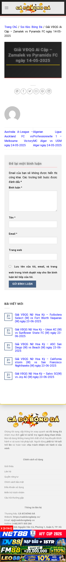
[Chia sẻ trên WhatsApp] (17, 91)
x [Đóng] (6, 528)
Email (13, 233)
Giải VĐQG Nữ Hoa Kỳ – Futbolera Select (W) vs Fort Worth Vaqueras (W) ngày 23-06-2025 (38, 318)
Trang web (15, 250)
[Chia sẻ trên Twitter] (30, 91)
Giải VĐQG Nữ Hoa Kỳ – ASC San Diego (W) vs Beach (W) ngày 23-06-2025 (38, 347)
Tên (12, 217)
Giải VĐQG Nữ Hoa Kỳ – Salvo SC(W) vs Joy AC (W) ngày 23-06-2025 (38, 375)
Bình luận (15, 187)
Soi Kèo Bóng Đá (31, 27)
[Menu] (6, 7)
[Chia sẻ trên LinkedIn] (49, 91)
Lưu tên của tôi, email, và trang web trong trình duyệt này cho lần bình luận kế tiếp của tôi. (33, 272)
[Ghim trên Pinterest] (42, 91)
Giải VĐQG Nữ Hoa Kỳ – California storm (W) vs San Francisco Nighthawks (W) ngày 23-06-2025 (38, 362)
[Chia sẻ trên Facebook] (23, 91)
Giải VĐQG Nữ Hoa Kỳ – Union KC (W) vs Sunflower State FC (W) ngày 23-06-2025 (38, 333)
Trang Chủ (10, 27)
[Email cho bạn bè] (36, 91)
